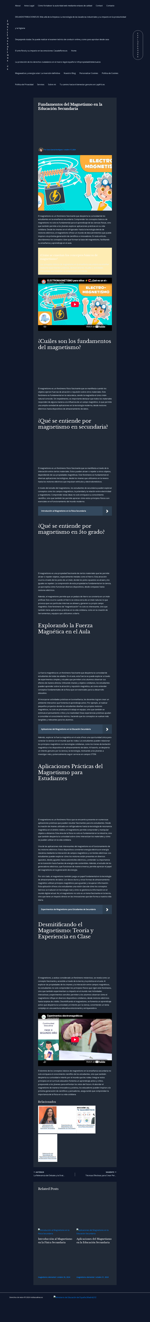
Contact (99, 5)
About (18, 5)
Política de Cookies (110, 73)
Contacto (110, 5)
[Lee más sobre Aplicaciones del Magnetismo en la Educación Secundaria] (94, 1231)
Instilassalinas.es (8, 45)
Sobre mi (52, 84)
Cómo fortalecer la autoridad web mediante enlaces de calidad (65, 5)
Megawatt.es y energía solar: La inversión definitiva (37, 73)
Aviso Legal (29, 5)
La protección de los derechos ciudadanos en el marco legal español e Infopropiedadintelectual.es (58, 62)
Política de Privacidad (24, 84)
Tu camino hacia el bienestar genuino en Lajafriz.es (82, 84)
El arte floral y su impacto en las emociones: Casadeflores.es (41, 50)
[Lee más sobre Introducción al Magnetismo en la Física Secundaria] (56, 1231)
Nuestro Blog (70, 73)
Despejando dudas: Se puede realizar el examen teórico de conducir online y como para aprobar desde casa (62, 39)
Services (40, 84)
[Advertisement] (75, 130)
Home (73, 50)
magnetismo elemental (47, 1277)
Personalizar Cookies (88, 73)
